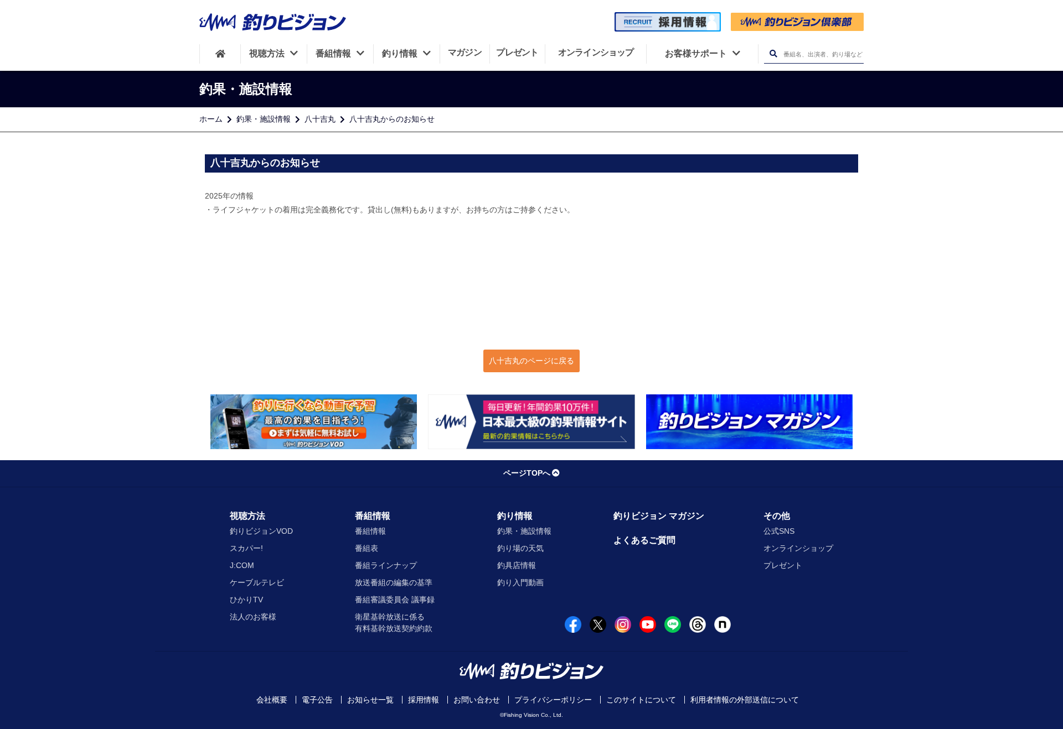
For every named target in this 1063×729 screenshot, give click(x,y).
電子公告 (317, 699)
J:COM (242, 565)
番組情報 (372, 515)
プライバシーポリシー (553, 699)
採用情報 (423, 699)
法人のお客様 (253, 616)
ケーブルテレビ (257, 582)
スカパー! (246, 548)
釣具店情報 (516, 565)
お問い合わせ (476, 699)
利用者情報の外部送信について (744, 699)
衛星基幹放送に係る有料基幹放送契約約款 (393, 622)
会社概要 (271, 699)
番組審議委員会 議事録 (395, 599)
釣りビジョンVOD (261, 531)
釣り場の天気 (520, 548)
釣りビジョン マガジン (658, 515)
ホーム (211, 118)
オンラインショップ (798, 548)
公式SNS (778, 531)
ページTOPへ (526, 472)
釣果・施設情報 (263, 118)
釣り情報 (515, 515)
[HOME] (220, 53)
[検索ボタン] (773, 54)
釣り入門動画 (520, 582)
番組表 (366, 548)
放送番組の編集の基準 (393, 582)
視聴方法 (247, 515)
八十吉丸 (320, 118)
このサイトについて (641, 699)
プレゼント (782, 565)
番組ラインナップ (386, 565)
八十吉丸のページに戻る (531, 360)
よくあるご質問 (644, 540)
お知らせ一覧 (370, 699)
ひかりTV (246, 599)
